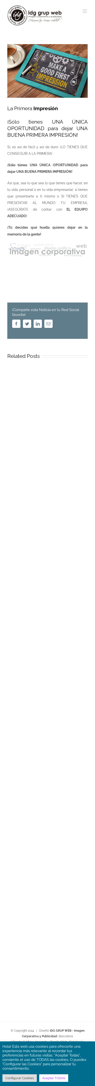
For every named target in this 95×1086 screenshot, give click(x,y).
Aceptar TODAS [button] (53, 1078)
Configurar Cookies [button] (19, 1078)
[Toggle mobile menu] (85, 11)
